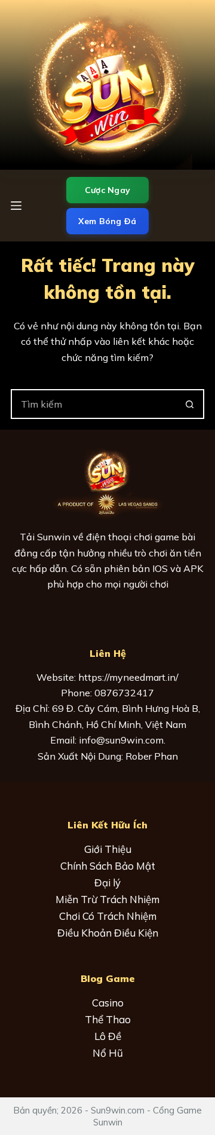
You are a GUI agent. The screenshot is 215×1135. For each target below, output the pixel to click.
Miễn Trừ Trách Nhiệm (107, 899)
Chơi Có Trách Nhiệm (107, 916)
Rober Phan (151, 756)
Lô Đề (107, 1036)
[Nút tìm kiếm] (189, 404)
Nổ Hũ (108, 1053)
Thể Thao (108, 1019)
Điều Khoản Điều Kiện (107, 932)
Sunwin (53, 537)
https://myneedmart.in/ (128, 677)
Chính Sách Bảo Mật (107, 865)
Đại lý (107, 882)
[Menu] (16, 205)
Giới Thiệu (107, 849)
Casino (108, 1002)
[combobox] (94, 404)
